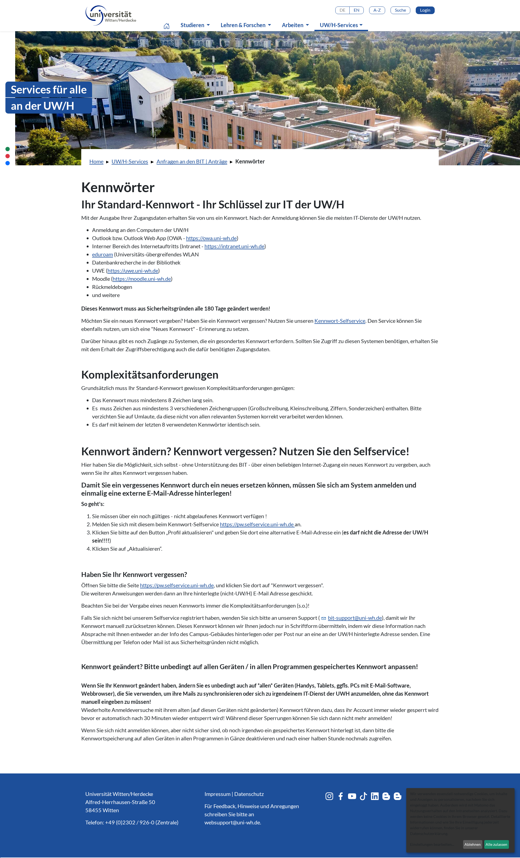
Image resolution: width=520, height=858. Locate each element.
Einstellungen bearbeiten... (432, 844)
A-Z (377, 9)
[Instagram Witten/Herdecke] (329, 796)
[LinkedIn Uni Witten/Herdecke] (374, 796)
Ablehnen (472, 844)
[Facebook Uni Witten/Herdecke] (340, 796)
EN (356, 9)
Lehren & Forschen (243, 25)
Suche (400, 9)
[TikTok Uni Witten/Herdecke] (363, 796)
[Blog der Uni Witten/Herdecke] (386, 796)
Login (425, 9)
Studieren (193, 25)
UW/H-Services (342, 24)
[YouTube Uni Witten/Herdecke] (352, 796)
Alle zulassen (496, 844)
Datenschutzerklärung (428, 833)
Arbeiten (293, 25)
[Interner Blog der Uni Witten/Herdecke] (397, 796)
